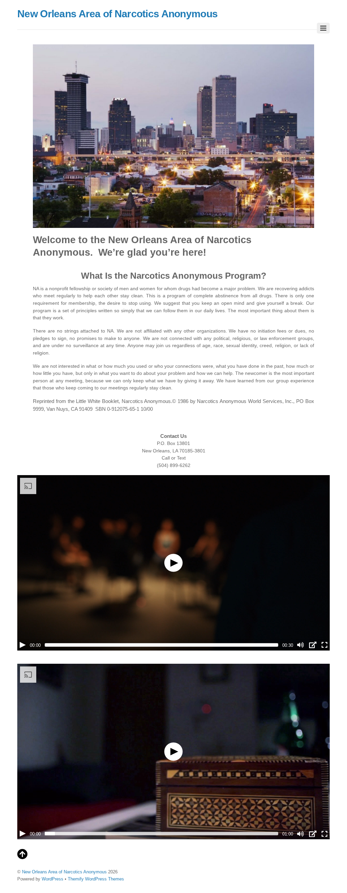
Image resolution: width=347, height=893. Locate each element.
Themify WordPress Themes (96, 878)
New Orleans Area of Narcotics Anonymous (64, 871)
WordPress (52, 878)
